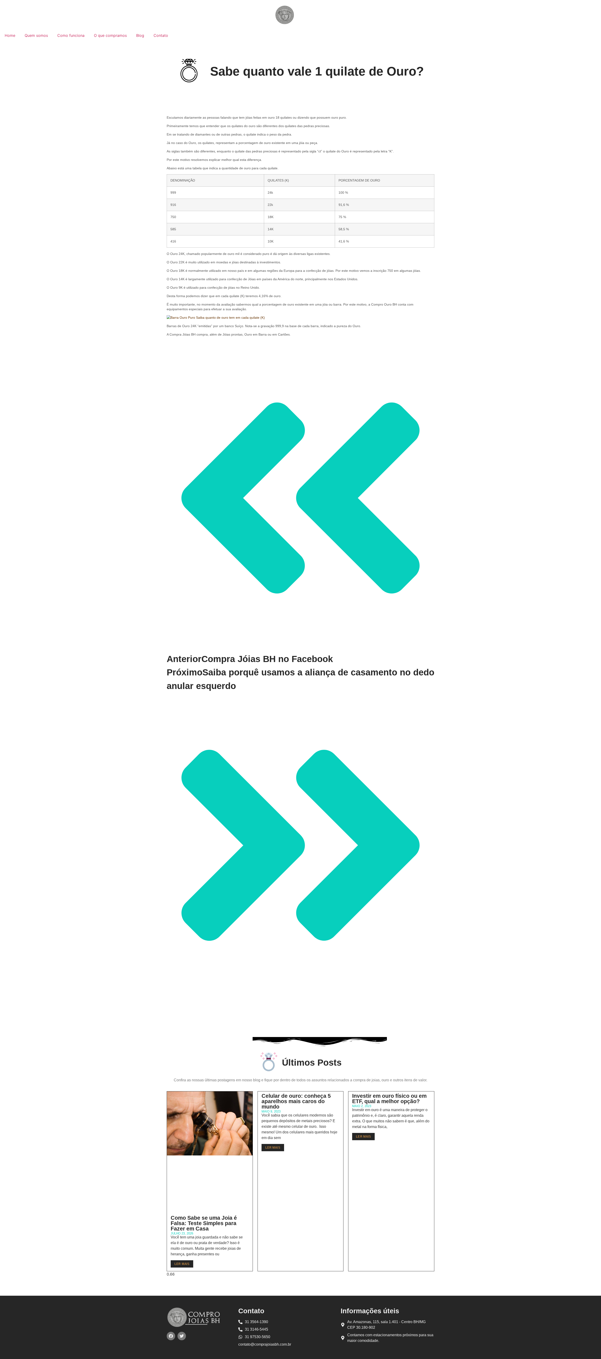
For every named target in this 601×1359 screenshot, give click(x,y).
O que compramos (110, 35)
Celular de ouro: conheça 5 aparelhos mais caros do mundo (296, 1101)
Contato (161, 35)
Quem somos (36, 35)
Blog (140, 35)
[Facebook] (171, 1336)
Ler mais (181, 1264)
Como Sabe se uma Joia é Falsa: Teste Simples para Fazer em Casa (204, 1223)
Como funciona (71, 35)
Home (10, 35)
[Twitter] (181, 1336)
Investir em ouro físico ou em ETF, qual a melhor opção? (389, 1098)
